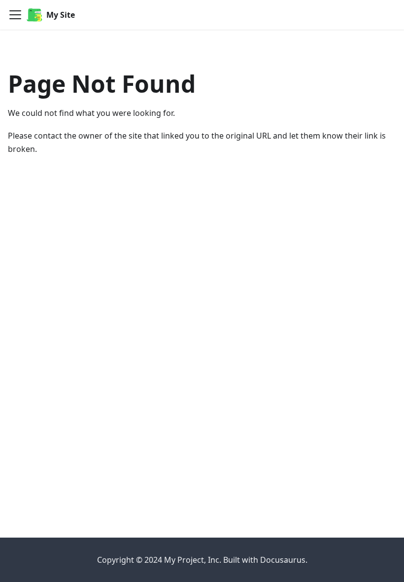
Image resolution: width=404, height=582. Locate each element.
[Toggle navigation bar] (15, 14)
